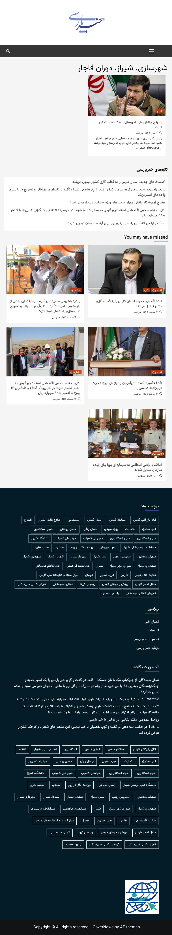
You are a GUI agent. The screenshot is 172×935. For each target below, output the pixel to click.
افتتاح (28, 520)
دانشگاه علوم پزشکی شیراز (139, 547)
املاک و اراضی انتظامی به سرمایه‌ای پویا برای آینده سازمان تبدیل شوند (117, 223)
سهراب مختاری (147, 556)
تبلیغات (153, 630)
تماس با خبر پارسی (146, 639)
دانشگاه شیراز (40, 538)
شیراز (100, 566)
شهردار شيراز (78, 556)
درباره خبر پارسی (147, 648)
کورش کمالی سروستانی (31, 584)
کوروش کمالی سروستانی (141, 593)
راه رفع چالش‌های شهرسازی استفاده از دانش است (130, 125)
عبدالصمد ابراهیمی (78, 566)
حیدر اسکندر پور (120, 538)
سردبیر (140, 133)
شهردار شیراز (56, 556)
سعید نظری (41, 547)
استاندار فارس (117, 520)
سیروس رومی (122, 556)
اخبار (159, 111)
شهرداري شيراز (32, 556)
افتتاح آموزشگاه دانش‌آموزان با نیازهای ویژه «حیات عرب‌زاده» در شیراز (117, 202)
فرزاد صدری (107, 575)
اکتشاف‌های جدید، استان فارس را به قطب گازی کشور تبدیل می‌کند (119, 182)
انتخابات (130, 529)
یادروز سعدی (111, 593)
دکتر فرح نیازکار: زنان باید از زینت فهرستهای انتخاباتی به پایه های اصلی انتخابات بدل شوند (77, 699)
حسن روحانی (68, 529)
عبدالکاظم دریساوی (48, 566)
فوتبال (89, 575)
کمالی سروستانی (63, 584)
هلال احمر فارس (145, 584)
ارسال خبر (152, 622)
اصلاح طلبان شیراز (50, 520)
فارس (124, 575)
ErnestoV (152, 699)
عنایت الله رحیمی (145, 575)
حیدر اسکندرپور (146, 538)
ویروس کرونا (87, 584)
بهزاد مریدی (111, 529)
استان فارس (94, 520)
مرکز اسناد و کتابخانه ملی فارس (58, 575)
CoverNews (103, 927)
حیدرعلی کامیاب (93, 538)
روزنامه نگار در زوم (82, 547)
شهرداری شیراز (147, 566)
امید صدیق (149, 529)
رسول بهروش (108, 547)
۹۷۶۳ (155, 706)
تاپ (146, 290)
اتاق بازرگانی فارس (144, 520)
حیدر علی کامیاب (66, 538)
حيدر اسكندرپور (43, 529)
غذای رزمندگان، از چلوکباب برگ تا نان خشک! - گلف (123, 680)
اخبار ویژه (157, 290)
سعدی (60, 547)
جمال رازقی (90, 529)
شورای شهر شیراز (120, 566)
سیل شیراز (99, 556)
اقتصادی (75, 290)
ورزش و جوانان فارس (115, 584)
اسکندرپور (74, 520)
